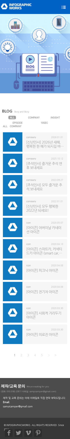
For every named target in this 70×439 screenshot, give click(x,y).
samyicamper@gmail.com (18, 406)
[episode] (17, 123)
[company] (33, 117)
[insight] (55, 117)
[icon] (12, 126)
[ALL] (12, 117)
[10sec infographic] (44, 123)
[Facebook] (9, 433)
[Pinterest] (38, 433)
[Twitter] (18, 433)
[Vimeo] (28, 433)
